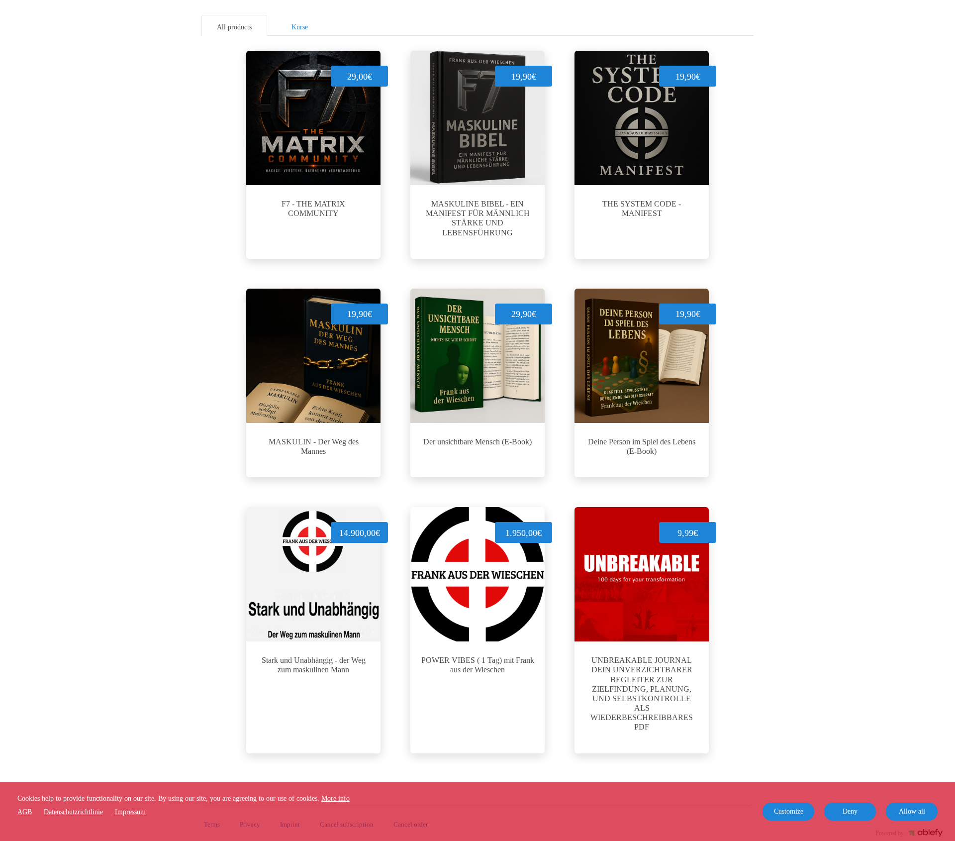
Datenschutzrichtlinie (73, 812)
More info (335, 798)
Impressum (130, 812)
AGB (24, 812)
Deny (850, 811)
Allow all (912, 811)
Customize (788, 811)
